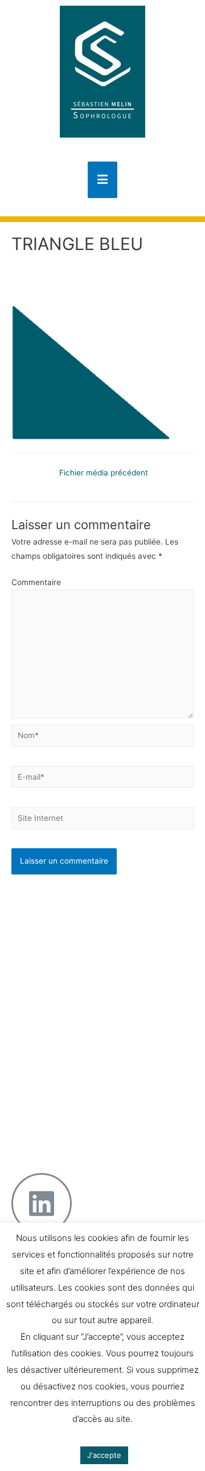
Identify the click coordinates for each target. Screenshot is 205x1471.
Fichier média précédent (103, 472)
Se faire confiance (88, 945)
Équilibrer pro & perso (94, 1083)
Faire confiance (83, 1057)
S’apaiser (71, 959)
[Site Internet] (102, 820)
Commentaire (36, 582)
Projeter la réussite (89, 1070)
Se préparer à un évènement (86, 927)
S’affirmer (73, 972)
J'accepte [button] (104, 1455)
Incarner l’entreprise (91, 1044)
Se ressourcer (80, 985)
